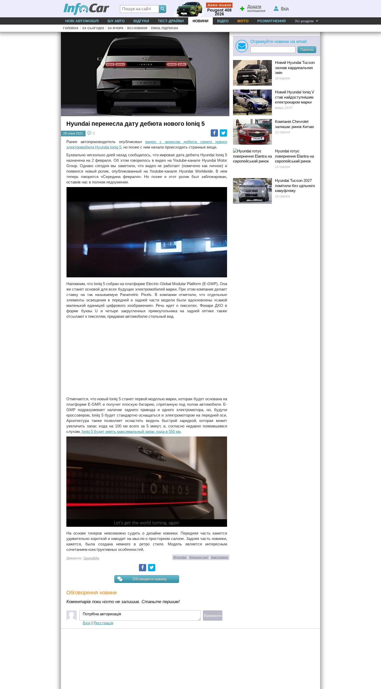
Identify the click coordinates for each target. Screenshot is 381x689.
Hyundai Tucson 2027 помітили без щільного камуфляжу (295, 185)
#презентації (198, 557)
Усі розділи (304, 21)
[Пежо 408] (201, 8)
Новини (200, 21)
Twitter (223, 133)
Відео (223, 21)
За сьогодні (93, 28)
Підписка (307, 49)
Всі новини (137, 28)
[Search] (162, 9)
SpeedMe (91, 558)
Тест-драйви (171, 21)
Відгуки (141, 21)
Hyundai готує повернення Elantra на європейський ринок (294, 156)
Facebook (214, 133)
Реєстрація (103, 623)
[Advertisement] (146, 357)
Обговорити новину (149, 579)
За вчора (116, 28)
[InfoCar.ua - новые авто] (87, 9)
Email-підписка (164, 28)
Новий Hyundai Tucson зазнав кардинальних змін (295, 67)
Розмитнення (271, 21)
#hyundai (180, 557)
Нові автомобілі (82, 21)
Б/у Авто (116, 21)
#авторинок (219, 557)
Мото (243, 21)
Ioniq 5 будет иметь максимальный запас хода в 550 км (131, 431)
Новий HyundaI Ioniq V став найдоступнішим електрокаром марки (294, 97)
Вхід (86, 623)
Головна (71, 28)
